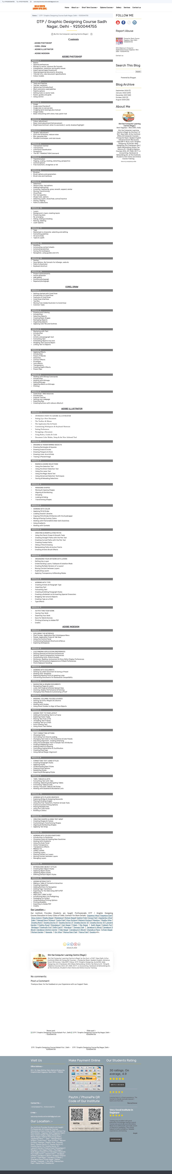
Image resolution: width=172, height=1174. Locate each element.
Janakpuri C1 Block (54, 1157)
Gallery (118, 7)
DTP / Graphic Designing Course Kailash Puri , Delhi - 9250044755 (51, 1048)
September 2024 (122, 90)
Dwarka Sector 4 (56, 1144)
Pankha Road (49, 1148)
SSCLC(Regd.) (136, 1172)
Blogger (133, 78)
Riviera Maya (125, 1172)
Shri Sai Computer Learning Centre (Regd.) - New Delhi (51, 1172)
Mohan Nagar (36, 1137)
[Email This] (64, 944)
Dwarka (48, 1163)
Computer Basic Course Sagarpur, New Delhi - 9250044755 (131, 40)
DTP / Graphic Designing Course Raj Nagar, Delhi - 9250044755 (91, 1048)
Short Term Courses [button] (89, 7)
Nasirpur (41, 1142)
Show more (116, 1139)
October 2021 (121, 97)
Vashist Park (46, 1137)
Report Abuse (124, 31)
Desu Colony (35, 1135)
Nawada (41, 1161)
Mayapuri (34, 1150)
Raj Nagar (58, 1150)
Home (67, 7)
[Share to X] (68, 944)
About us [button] (74, 7)
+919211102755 (23, 1)
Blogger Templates (114, 1172)
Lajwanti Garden (37, 1148)
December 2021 (122, 95)
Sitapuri (34, 1140)
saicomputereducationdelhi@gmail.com (46, 1)
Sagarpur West (46, 1133)
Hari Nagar (43, 1150)
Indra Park (42, 1140)
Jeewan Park (50, 1154)
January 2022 (121, 93)
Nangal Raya (56, 1139)
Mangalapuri (59, 1148)
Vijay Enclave (53, 1140)
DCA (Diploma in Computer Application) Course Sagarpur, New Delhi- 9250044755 (127, 49)
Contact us (136, 7)
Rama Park (40, 1163)
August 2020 (121, 100)
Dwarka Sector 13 (52, 1146)
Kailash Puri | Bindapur (49, 1152)
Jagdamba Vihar (37, 1139)
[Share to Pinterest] (75, 944)
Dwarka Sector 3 (42, 1144)
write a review (117, 1085)
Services (127, 7)
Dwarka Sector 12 (37, 1146)
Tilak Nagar (42, 1157)
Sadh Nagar (35, 1152)
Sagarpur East (59, 1133)
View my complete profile (128, 161)
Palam (50, 1150)
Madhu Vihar (50, 1142)
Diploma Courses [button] (106, 7)
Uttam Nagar (49, 1159)
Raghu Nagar (46, 1135)
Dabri (48, 1139)
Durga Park (56, 1137)
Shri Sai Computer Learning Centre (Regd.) (130, 125)
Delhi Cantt (39, 1154)
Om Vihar (50, 1161)
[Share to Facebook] (71, 944)
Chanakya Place (37, 1159)
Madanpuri (56, 1135)
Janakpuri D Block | (45, 1156)
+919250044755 (9, 1)
